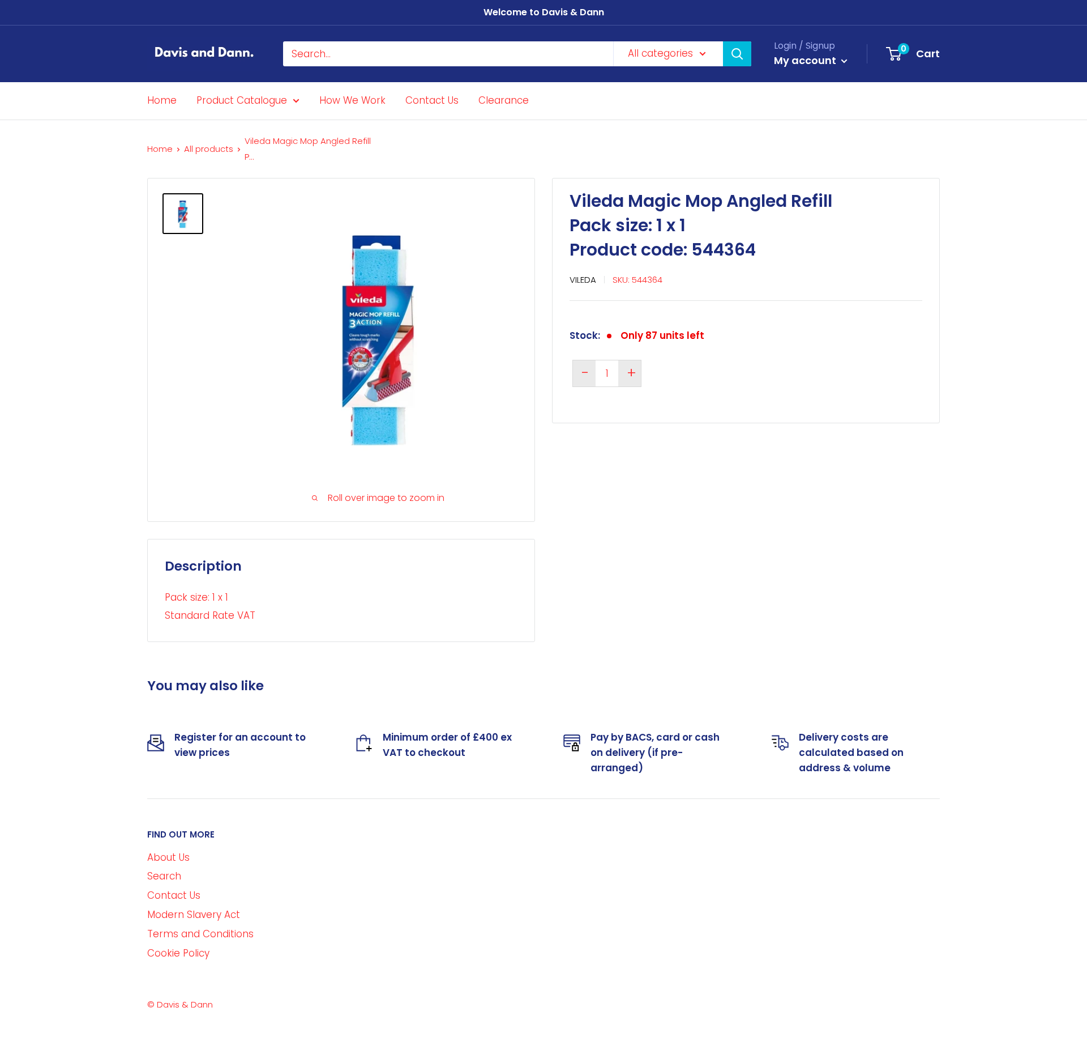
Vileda (583, 279)
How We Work (352, 100)
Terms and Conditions (200, 934)
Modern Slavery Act (193, 914)
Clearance (503, 100)
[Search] (737, 53)
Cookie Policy (178, 953)
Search (164, 876)
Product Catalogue (241, 100)
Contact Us (432, 100)
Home (162, 100)
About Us (168, 857)
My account (806, 60)
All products (208, 149)
